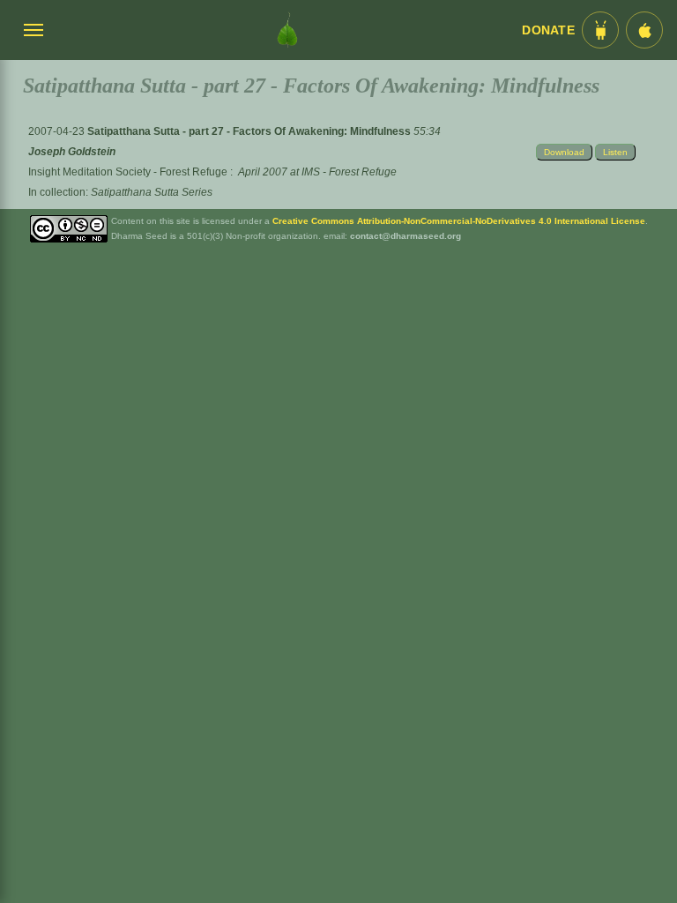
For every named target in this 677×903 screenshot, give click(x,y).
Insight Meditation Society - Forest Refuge (127, 172)
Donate (548, 30)
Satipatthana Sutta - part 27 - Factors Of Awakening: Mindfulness (250, 131)
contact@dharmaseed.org (405, 236)
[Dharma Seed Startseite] (287, 30)
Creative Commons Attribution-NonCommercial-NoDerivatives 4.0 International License (458, 221)
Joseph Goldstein (71, 152)
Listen (615, 152)
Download (564, 152)
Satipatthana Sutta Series (151, 192)
